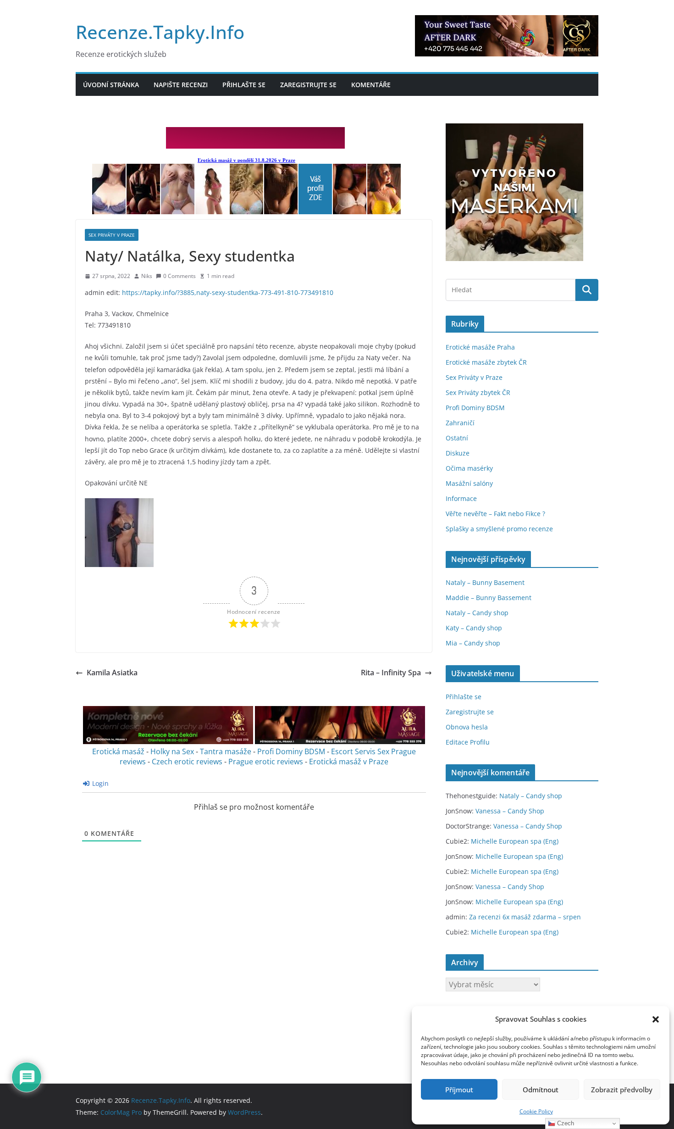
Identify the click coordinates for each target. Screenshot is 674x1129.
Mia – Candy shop (473, 643)
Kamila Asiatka (112, 672)
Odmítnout (540, 1089)
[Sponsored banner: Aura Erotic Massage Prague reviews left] (168, 741)
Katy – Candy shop (474, 627)
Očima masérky (469, 468)
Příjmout (459, 1089)
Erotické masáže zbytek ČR (486, 362)
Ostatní (457, 438)
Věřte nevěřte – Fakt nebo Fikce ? (495, 513)
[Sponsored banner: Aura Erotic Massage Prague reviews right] (340, 741)
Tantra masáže (225, 751)
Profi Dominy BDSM (291, 751)
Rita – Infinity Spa (391, 672)
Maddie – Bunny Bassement (488, 597)
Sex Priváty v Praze (111, 235)
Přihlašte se (243, 84)
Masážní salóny (469, 483)
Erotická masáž (118, 751)
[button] (655, 1019)
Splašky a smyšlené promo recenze (499, 528)
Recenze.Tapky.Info (160, 31)
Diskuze (458, 453)
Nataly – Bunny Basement (485, 582)
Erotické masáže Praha (480, 347)
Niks (146, 276)
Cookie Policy (536, 1111)
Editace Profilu (468, 742)
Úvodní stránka (111, 84)
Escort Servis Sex (360, 751)
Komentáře (371, 84)
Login (99, 783)
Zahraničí (460, 422)
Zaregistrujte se (308, 84)
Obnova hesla (467, 727)
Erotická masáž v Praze (348, 761)
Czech (564, 1123)
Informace (461, 498)
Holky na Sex (172, 751)
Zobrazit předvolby (621, 1089)
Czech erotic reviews (187, 761)
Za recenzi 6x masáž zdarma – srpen (525, 916)
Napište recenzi (181, 84)
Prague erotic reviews (265, 761)
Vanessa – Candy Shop (509, 810)
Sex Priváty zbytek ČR (478, 392)
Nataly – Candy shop (477, 612)
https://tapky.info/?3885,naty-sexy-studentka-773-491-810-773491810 (227, 292)
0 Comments (179, 276)
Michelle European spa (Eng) (514, 841)
